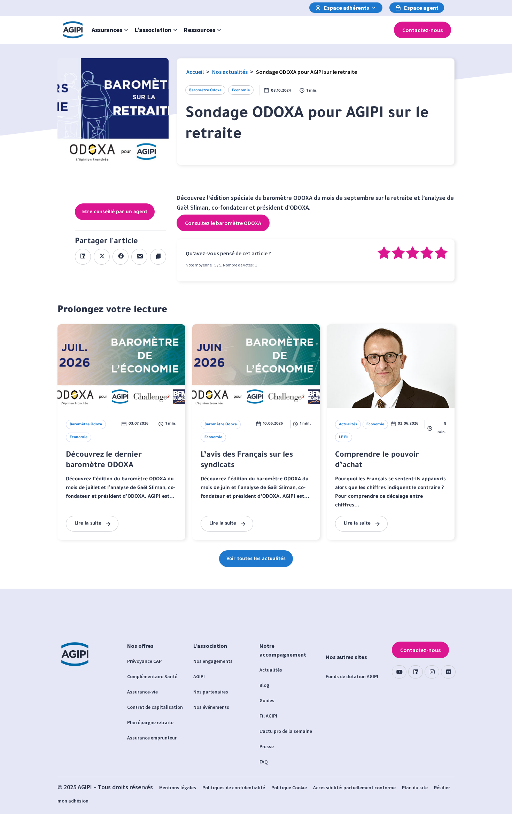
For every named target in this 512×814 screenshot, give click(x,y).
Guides (266, 700)
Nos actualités (230, 71)
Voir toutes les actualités (256, 559)
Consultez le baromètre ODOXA (223, 222)
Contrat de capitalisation (155, 707)
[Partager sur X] (102, 257)
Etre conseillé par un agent (114, 212)
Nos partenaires (210, 692)
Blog (264, 685)
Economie (241, 90)
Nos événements (211, 707)
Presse (266, 746)
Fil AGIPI (268, 716)
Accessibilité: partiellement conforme (354, 787)
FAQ (263, 762)
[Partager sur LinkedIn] (83, 257)
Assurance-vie (142, 692)
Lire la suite (88, 523)
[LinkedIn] (415, 672)
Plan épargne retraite (150, 722)
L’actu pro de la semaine (285, 731)
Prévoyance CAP (144, 661)
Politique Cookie (289, 787)
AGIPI (199, 676)
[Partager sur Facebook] (121, 257)
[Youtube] (399, 672)
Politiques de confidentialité (233, 787)
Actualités (270, 670)
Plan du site (415, 787)
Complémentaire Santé (152, 676)
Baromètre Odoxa (205, 90)
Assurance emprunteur (152, 738)
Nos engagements (213, 661)
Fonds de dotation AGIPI (352, 676)
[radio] (384, 254)
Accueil (195, 71)
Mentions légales (177, 787)
